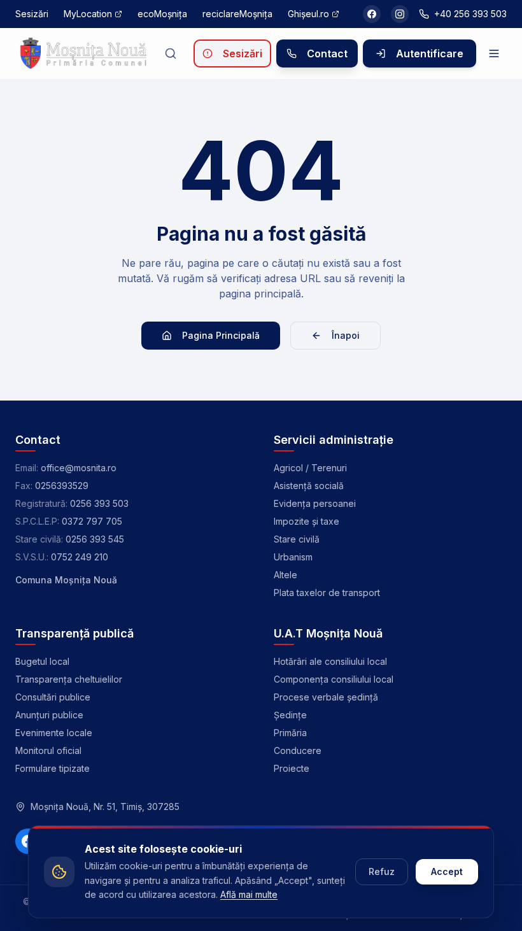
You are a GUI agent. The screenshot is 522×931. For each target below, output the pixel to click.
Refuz (382, 871)
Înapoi (346, 335)
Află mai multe (249, 894)
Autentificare (429, 53)
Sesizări (242, 53)
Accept (447, 871)
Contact (327, 53)
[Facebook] (372, 14)
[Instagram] (400, 14)
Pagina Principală (221, 335)
